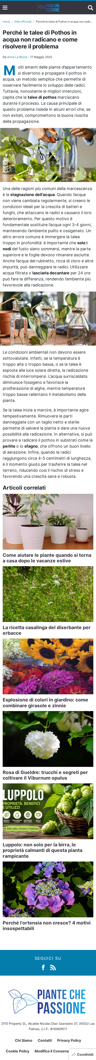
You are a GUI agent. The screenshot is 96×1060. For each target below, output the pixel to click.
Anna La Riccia (17, 57)
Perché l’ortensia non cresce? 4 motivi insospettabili (47, 925)
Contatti (45, 1040)
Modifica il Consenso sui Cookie (62, 1051)
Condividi (85, 1054)
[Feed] (53, 967)
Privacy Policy (69, 1040)
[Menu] (5, 7)
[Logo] (48, 7)
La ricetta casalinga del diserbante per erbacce (47, 630)
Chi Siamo (23, 1040)
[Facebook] (43, 967)
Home (6, 21)
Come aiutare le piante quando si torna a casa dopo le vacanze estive (47, 557)
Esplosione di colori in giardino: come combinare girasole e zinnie (45, 702)
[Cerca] (90, 7)
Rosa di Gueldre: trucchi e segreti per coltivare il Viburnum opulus (45, 775)
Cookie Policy (17, 1051)
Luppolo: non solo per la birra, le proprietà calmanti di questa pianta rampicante (42, 850)
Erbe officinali (23, 21)
